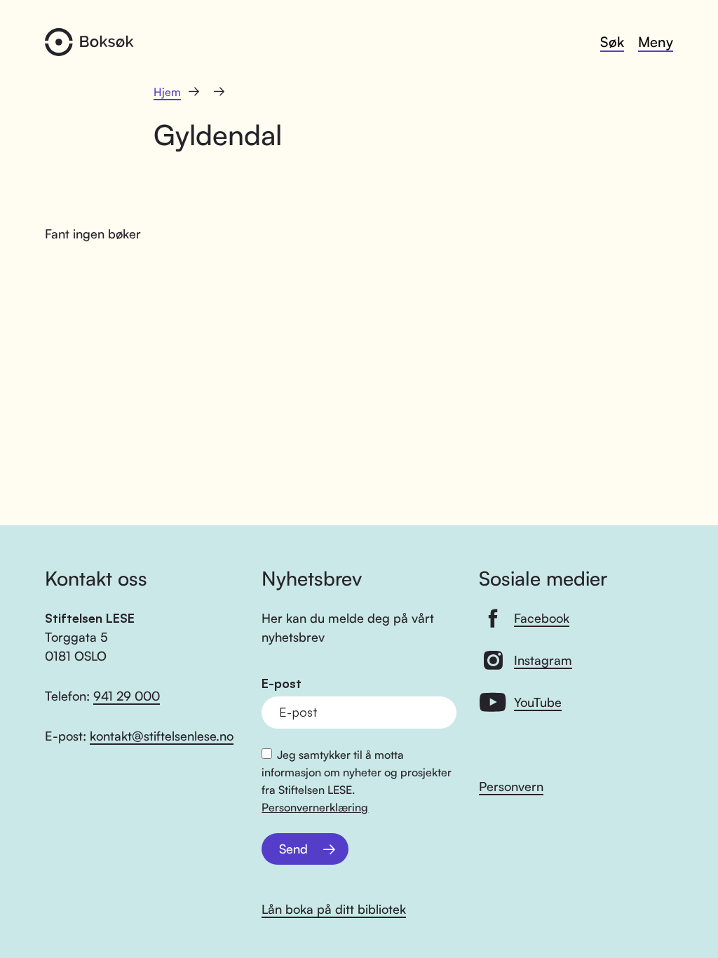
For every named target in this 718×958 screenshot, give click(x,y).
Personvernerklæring (315, 807)
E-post (282, 683)
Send (293, 848)
